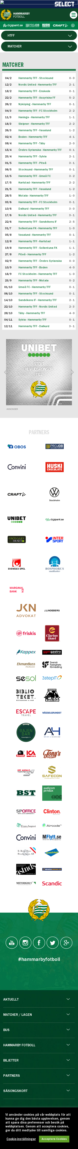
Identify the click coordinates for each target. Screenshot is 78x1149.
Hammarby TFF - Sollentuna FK (37, 248)
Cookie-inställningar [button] (21, 1139)
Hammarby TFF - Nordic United (37, 306)
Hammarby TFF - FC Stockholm (37, 110)
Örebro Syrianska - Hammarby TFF (40, 150)
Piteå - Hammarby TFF (32, 254)
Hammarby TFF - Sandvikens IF (37, 221)
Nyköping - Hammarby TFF (34, 104)
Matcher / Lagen (17, 1015)
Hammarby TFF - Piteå (32, 163)
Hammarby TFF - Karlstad (34, 241)
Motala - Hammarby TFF (33, 195)
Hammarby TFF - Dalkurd (33, 326)
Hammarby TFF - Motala (33, 280)
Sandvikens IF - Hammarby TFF (37, 300)
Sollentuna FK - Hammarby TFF (37, 228)
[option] (39, 372)
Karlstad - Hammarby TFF (34, 182)
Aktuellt (11, 999)
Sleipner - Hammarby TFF (34, 124)
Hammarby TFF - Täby (31, 143)
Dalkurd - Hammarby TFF (33, 208)
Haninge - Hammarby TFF (34, 117)
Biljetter (11, 1060)
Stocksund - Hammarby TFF (35, 169)
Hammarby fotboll (19, 1045)
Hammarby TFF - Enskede (34, 91)
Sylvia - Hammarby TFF (32, 319)
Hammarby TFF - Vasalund (34, 130)
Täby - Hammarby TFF (31, 313)
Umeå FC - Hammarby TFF (34, 287)
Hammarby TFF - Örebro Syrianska (40, 261)
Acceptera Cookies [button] (54, 1139)
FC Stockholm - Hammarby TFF (37, 274)
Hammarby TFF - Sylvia (32, 156)
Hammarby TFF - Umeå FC (34, 176)
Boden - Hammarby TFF (32, 137)
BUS (6, 1030)
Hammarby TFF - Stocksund (35, 293)
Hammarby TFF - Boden (32, 267)
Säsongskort (15, 1091)
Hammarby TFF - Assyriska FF (36, 97)
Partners (11, 1076)
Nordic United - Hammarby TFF (37, 84)
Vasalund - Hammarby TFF (34, 235)
